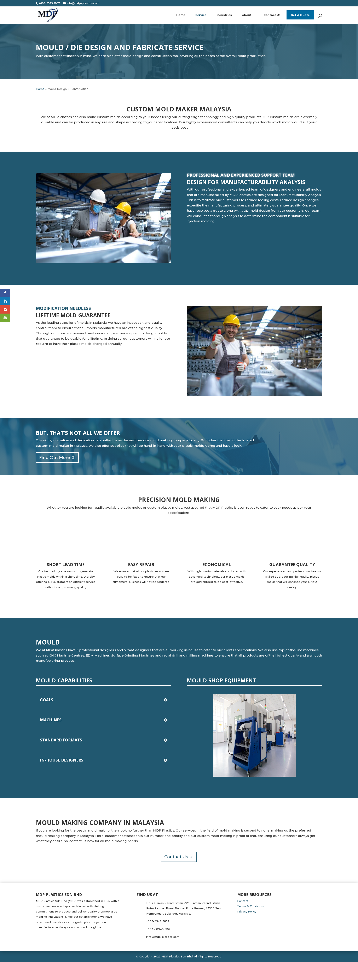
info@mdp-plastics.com (162, 936)
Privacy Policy (246, 911)
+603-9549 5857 (157, 921)
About (247, 15)
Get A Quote (300, 15)
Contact (242, 901)
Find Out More (54, 457)
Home (180, 15)
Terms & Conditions (251, 906)
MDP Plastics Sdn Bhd (177, 956)
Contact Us (272, 15)
